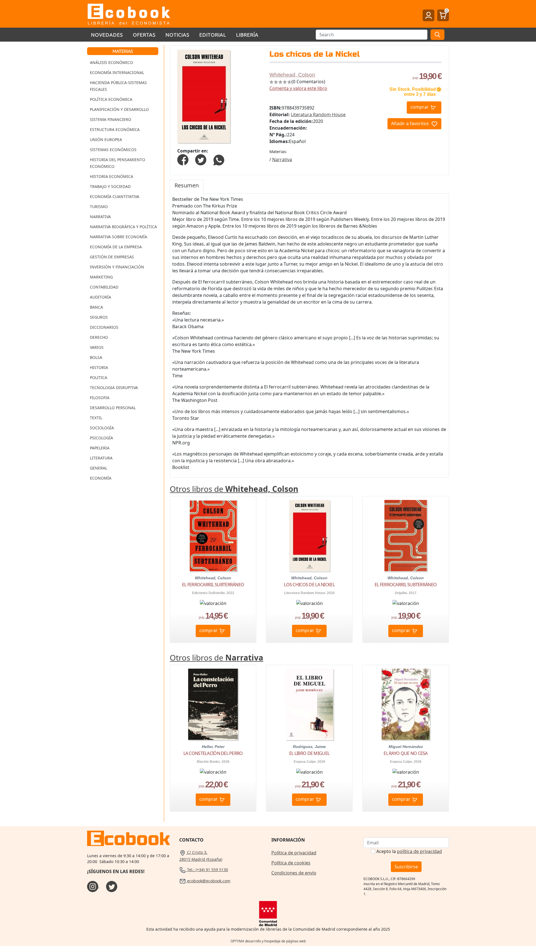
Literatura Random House (318, 114)
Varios (97, 347)
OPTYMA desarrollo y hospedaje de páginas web (268, 941)
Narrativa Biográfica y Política (123, 226)
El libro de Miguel (309, 753)
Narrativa (100, 216)
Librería (247, 34)
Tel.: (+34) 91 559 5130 (207, 869)
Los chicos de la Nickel (309, 584)
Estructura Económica (115, 129)
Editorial (212, 34)
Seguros (99, 317)
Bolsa (96, 357)
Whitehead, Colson (292, 75)
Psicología (101, 437)
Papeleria (99, 448)
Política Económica (111, 99)
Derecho (99, 337)
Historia (99, 367)
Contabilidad (104, 287)
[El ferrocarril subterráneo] (213, 535)
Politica (98, 377)
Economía (100, 478)
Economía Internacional (117, 72)
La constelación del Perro (213, 753)
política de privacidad (419, 851)
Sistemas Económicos (113, 149)
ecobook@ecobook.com (208, 880)
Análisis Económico (111, 62)
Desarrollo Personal (113, 407)
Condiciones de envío (293, 873)
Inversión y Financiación (117, 267)
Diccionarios (104, 327)
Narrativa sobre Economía (118, 236)
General (98, 468)
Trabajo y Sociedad (110, 186)
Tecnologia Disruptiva (114, 387)
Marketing (101, 277)
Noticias (177, 34)
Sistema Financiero (110, 119)
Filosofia (99, 397)
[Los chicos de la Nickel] (309, 535)
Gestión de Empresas (112, 256)
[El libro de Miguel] (309, 704)
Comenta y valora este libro (298, 88)
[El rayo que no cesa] (405, 704)
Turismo (99, 206)
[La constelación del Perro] (213, 704)
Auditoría (100, 297)
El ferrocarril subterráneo (213, 584)
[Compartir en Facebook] (182, 159)
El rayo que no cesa (405, 753)
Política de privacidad (293, 853)
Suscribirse (406, 867)
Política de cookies (290, 863)
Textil (96, 417)
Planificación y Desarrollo (119, 109)
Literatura (101, 458)
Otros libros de (234, 488)
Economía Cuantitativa (114, 196)
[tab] (187, 187)
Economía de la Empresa (116, 246)
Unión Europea (106, 139)
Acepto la (409, 851)
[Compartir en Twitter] (200, 159)
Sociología (102, 427)
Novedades (107, 34)
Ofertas (144, 34)
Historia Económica (111, 176)
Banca (96, 307)
